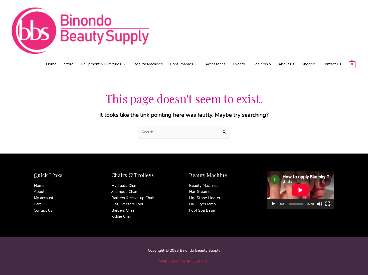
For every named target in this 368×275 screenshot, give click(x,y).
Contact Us (332, 64)
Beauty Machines (148, 64)
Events (239, 64)
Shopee (308, 64)
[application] (300, 190)
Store (69, 64)
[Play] (273, 203)
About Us (286, 64)
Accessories (215, 64)
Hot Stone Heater (204, 197)
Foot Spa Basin (202, 210)
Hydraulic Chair (124, 185)
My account (43, 197)
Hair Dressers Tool (127, 204)
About (39, 191)
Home (51, 64)
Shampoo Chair (124, 191)
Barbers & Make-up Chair (132, 197)
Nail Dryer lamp (202, 204)
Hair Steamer (200, 191)
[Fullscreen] (327, 203)
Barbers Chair (122, 210)
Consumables (181, 64)
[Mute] (319, 203)
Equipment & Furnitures (101, 64)
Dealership (261, 64)
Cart (37, 204)
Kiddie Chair (121, 216)
